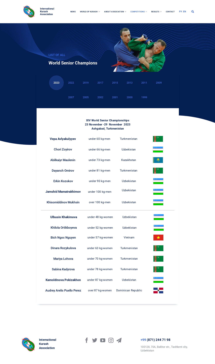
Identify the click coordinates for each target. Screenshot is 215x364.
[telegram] (119, 340)
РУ (180, 11)
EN (184, 11)
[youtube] (102, 340)
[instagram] (110, 340)
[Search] (192, 12)
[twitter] (94, 340)
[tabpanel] (107, 209)
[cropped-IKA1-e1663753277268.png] (29, 6)
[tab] (56, 82)
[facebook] (86, 340)
